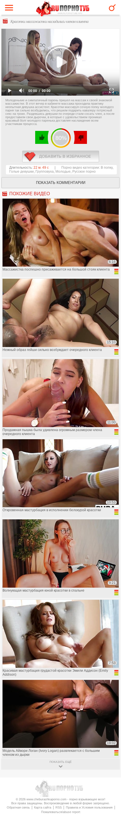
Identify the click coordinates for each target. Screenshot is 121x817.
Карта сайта (42, 807)
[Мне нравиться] (42, 137)
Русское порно (84, 171)
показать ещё (61, 761)
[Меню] (10, 9)
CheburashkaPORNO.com (62, 9)
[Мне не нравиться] (80, 137)
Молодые (63, 171)
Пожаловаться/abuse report (60, 812)
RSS (58, 807)
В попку (107, 168)
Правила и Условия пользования (89, 807)
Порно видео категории (80, 168)
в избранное (60, 156)
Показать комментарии (60, 183)
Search (112, 7)
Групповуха (44, 171)
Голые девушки (21, 171)
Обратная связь (18, 807)
